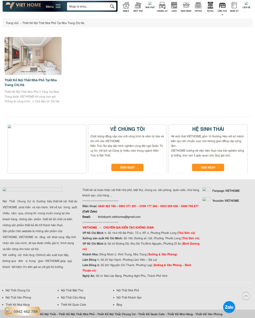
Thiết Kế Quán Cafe (73, 304)
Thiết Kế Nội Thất (44, 314)
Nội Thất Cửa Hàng (73, 297)
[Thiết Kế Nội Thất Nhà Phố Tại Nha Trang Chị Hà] (33, 74)
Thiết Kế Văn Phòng (209, 314)
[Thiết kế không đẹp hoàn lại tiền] (23, 8)
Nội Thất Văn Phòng (18, 297)
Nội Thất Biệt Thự (72, 290)
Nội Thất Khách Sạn (129, 297)
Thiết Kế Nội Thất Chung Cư (116, 314)
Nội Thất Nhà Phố (128, 290)
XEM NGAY (127, 167)
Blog (119, 304)
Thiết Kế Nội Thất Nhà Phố (77, 314)
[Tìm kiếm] (112, 6)
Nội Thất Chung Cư (18, 290)
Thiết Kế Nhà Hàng (18, 304)
